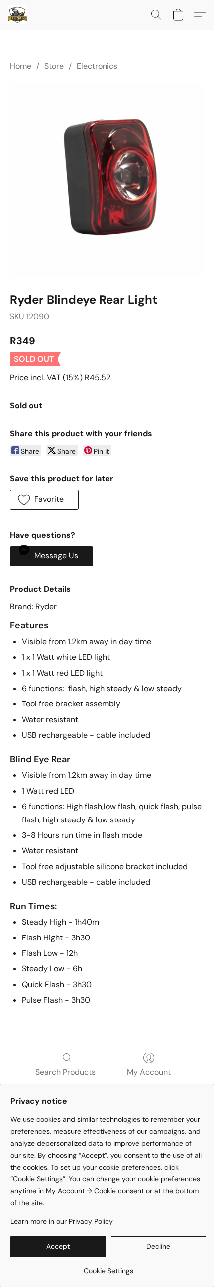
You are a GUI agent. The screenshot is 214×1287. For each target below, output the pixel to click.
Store (54, 66)
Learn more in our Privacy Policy (61, 1221)
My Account (149, 1072)
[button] (18, 15)
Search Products (65, 1072)
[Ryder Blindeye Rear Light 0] (107, 180)
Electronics (97, 66)
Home (20, 66)
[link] (108, 1267)
